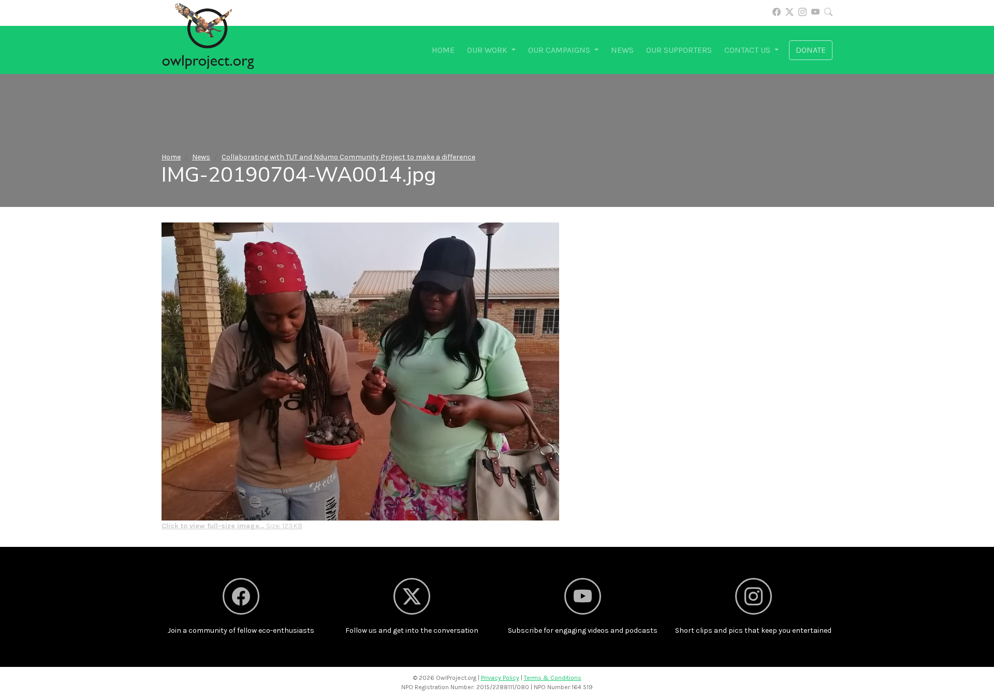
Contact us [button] (748, 50)
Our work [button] (488, 50)
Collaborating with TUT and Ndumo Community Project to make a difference (348, 157)
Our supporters (679, 50)
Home (443, 50)
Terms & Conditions (552, 677)
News (622, 50)
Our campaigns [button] (560, 50)
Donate (811, 50)
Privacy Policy (500, 677)
